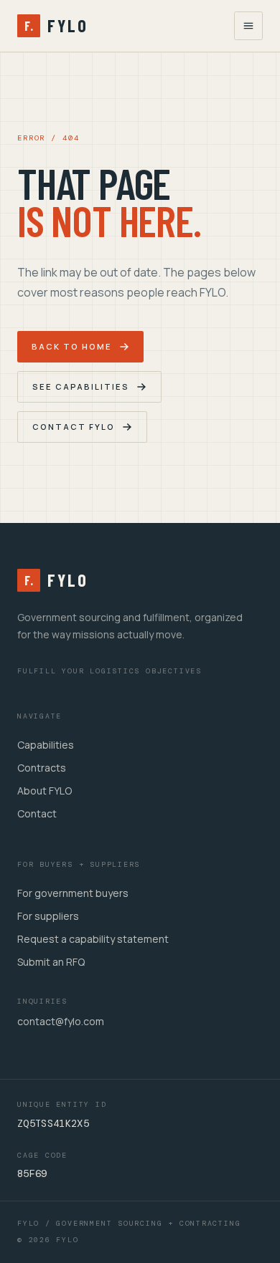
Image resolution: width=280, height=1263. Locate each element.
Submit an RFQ (51, 962)
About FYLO (44, 790)
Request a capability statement (93, 939)
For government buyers (73, 893)
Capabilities (45, 744)
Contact (37, 813)
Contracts (41, 767)
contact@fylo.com (60, 1021)
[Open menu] (248, 25)
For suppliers (48, 916)
